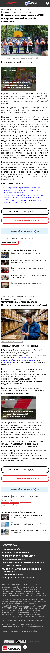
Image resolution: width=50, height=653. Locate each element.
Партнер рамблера (34, 641)
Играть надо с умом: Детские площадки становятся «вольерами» (25, 254)
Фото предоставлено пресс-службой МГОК (19, 58)
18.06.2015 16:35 (7, 10)
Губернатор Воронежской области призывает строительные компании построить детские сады (21, 190)
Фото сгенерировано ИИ (12, 342)
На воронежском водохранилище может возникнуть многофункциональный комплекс (28, 284)
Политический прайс (13, 574)
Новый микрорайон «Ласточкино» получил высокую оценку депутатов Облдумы (25, 196)
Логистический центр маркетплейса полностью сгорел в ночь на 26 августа (20, 360)
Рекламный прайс (11, 549)
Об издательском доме (14, 559)
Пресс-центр (28, 556)
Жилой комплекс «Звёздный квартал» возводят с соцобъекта (23, 201)
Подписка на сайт (11, 556)
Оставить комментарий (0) (25, 220)
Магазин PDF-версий (12, 566)
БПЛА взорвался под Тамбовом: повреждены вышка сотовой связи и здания (27, 524)
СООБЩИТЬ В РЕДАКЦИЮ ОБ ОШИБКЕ (19, 578)
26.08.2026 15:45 (7, 297)
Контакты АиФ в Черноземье (16, 552)
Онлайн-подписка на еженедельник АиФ (23, 562)
